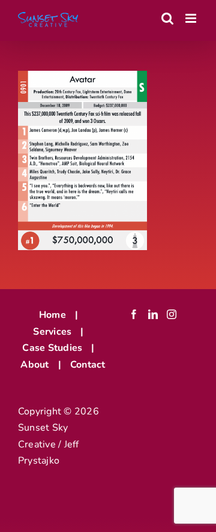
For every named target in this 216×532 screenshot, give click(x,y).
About (34, 364)
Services (52, 331)
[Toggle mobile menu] (191, 18)
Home (52, 314)
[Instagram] (171, 314)
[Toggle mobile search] (167, 18)
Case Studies (52, 347)
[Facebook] (134, 314)
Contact (88, 364)
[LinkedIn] (153, 314)
